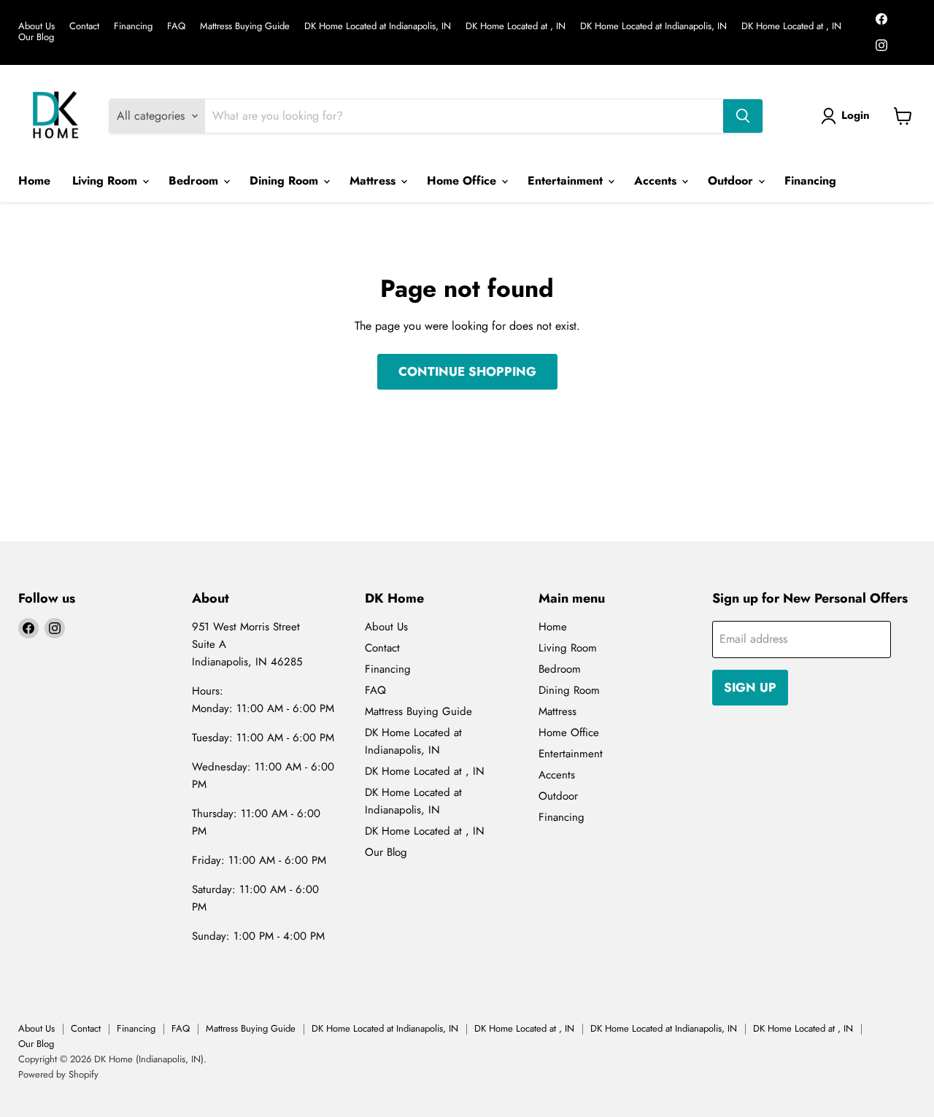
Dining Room (286, 180)
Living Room (106, 180)
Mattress (374, 180)
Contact (84, 26)
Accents (657, 180)
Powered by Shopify (58, 1074)
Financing (133, 26)
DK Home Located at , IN (516, 26)
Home (34, 180)
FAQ (176, 26)
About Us (36, 26)
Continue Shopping (467, 371)
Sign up (750, 687)
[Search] (743, 116)
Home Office (463, 180)
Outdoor (732, 180)
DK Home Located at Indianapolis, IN (377, 26)
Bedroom (195, 180)
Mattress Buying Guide (245, 26)
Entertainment (567, 180)
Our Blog (36, 37)
